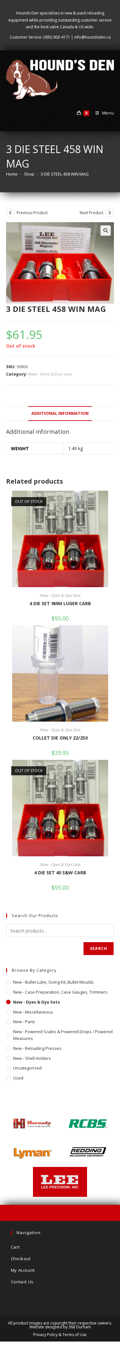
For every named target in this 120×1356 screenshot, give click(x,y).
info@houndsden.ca (92, 37)
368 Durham (79, 1327)
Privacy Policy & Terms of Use (60, 1334)
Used (18, 1078)
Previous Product (32, 212)
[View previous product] (10, 212)
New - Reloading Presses (37, 1048)
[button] (105, 230)
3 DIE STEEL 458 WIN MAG (65, 174)
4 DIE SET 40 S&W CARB (60, 872)
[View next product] (109, 212)
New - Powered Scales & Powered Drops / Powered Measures (63, 1035)
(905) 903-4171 (56, 37)
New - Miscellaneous (33, 1012)
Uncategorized (27, 1068)
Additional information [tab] (60, 413)
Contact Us (22, 1282)
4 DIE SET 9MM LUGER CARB (60, 603)
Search (98, 948)
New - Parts (24, 1021)
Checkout (21, 1258)
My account (23, 1270)
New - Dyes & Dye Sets (50, 374)
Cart (15, 1247)
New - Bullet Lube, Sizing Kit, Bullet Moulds (53, 982)
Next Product (91, 212)
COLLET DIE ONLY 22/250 (60, 738)
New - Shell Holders (32, 1058)
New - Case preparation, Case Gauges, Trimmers (60, 992)
